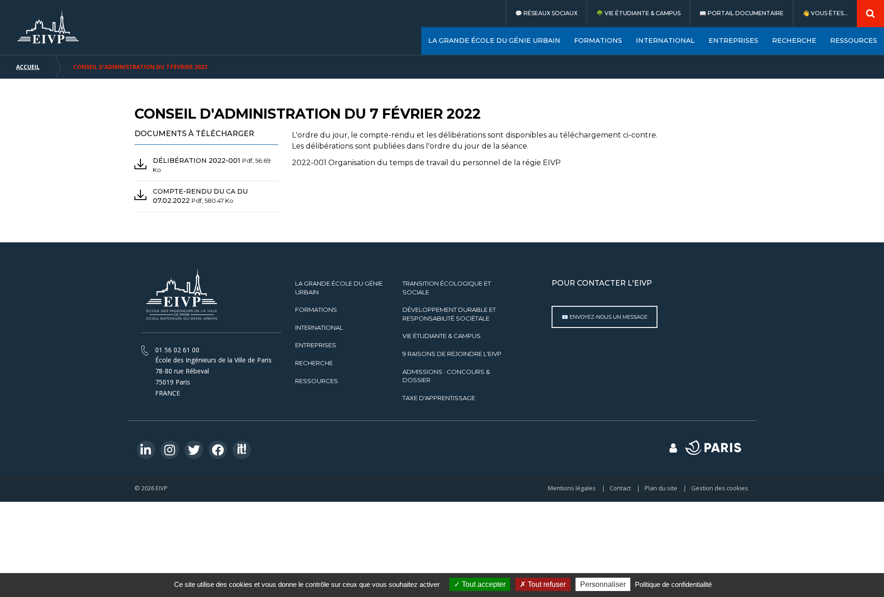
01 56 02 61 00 (177, 349)
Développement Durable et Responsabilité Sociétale (449, 314)
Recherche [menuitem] (794, 40)
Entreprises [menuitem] (733, 40)
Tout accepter (483, 584)
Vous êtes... (829, 13)
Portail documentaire (746, 13)
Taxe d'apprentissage (438, 398)
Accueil (28, 67)
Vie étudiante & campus (642, 13)
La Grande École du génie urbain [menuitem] (494, 40)
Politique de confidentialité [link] (673, 584)
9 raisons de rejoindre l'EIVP (451, 353)
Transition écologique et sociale (446, 288)
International (319, 327)
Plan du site (661, 488)
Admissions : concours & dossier (446, 376)
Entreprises (315, 345)
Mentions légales (572, 488)
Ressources (316, 381)
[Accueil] (48, 27)
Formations (316, 309)
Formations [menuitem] (598, 40)
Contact (620, 488)
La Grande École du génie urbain (339, 288)
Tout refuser (546, 584)
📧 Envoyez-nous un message (604, 317)
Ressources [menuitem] (853, 40)
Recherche (314, 363)
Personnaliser (603, 584)
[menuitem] (546, 13)
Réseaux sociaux (550, 13)
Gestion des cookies (719, 488)
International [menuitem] (665, 40)
